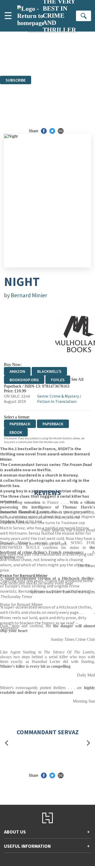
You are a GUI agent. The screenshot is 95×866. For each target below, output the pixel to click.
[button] (6, 743)
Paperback (52, 423)
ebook (16, 432)
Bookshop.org (24, 379)
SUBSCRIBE (16, 80)
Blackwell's (49, 371)
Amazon (17, 371)
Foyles (58, 379)
